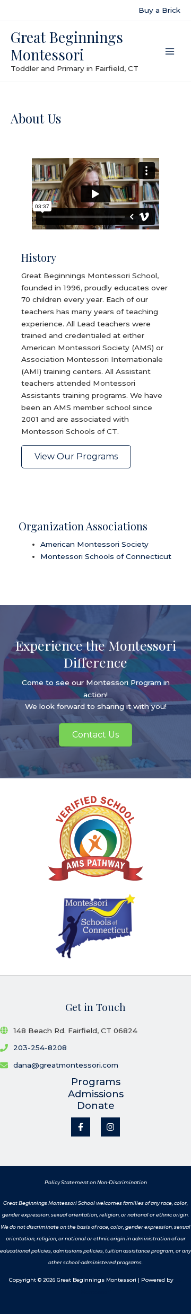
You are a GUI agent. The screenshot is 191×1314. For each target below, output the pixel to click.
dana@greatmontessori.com (65, 1065)
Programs (95, 1082)
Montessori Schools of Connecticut (105, 556)
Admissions (96, 1094)
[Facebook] (80, 1127)
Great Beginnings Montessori (67, 45)
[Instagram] (110, 1127)
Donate (96, 1106)
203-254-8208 (40, 1047)
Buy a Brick (159, 10)
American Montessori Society (94, 544)
